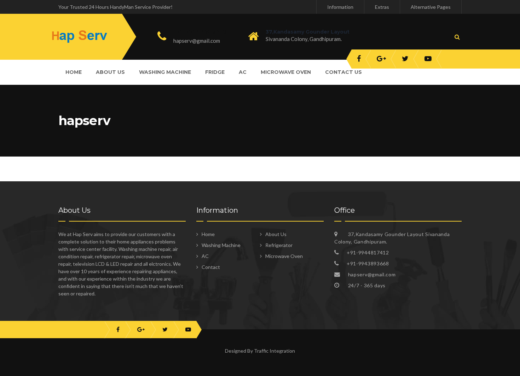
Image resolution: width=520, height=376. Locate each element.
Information (340, 7)
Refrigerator (279, 245)
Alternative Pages (431, 7)
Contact (211, 267)
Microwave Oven (286, 72)
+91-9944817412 (200, 32)
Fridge (215, 72)
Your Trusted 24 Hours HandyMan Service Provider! (115, 7)
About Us (110, 72)
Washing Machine (165, 72)
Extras (382, 7)
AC (243, 72)
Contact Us (343, 72)
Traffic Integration (274, 351)
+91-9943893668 (368, 263)
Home (73, 72)
